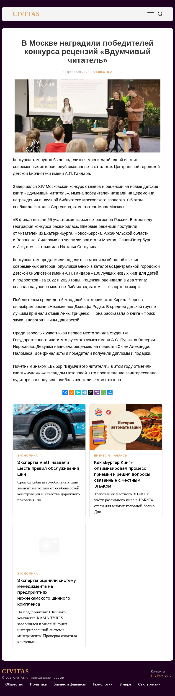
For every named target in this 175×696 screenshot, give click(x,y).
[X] (90, 392)
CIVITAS (26, 14)
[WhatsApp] (103, 392)
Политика (38, 684)
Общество (102, 72)
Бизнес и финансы (111, 455)
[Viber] (97, 392)
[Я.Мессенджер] (78, 392)
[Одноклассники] (71, 392)
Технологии (103, 684)
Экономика (27, 455)
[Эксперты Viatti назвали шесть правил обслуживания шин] (49, 427)
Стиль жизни (149, 684)
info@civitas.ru (161, 676)
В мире (125, 684)
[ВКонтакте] (65, 392)
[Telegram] (84, 392)
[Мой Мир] (110, 392)
